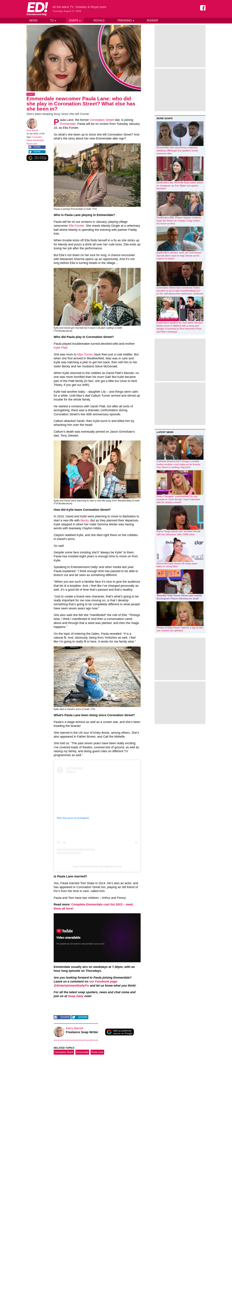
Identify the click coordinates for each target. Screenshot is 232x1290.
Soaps (75, 20)
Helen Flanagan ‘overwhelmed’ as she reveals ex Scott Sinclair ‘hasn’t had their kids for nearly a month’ (178, 499)
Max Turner (85, 354)
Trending (125, 20)
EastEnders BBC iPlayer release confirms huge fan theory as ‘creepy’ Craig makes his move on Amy (179, 220)
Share (37, 147)
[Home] (37, 9)
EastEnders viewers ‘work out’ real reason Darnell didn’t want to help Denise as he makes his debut (179, 255)
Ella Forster (76, 225)
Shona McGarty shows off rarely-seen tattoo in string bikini (177, 565)
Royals (99, 20)
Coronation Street (102, 120)
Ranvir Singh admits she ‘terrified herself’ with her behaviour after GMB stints (178, 533)
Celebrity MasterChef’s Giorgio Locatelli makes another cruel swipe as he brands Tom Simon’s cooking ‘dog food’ (178, 464)
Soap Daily (76, 996)
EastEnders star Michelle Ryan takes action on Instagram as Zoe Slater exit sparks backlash (180, 185)
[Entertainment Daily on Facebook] (203, 8)
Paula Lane (31, 144)
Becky (85, 520)
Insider (152, 20)
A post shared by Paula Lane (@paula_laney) (97, 866)
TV (53, 20)
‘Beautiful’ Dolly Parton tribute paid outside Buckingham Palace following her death (179, 597)
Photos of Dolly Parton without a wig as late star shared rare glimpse (180, 629)
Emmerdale (38, 140)
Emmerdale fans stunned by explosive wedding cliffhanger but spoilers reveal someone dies (177, 150)
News (33, 20)
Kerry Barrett (32, 130)
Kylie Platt (60, 347)
